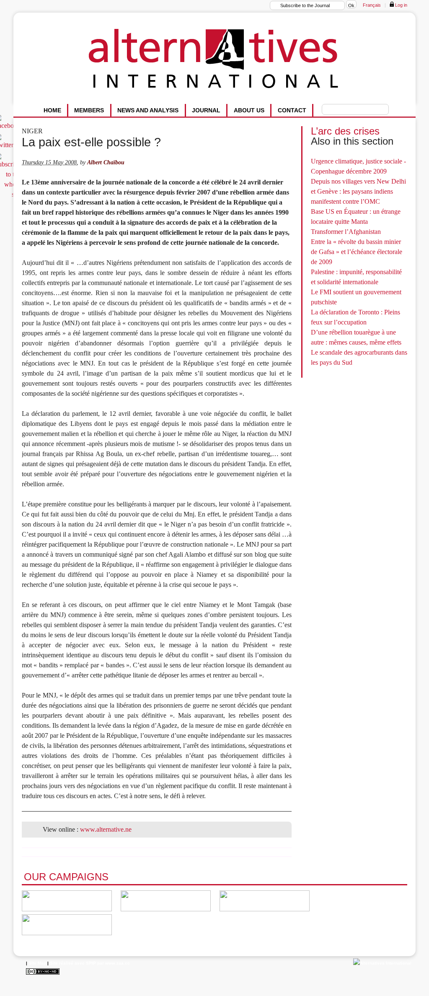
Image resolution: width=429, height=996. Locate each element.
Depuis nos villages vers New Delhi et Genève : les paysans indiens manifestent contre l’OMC (358, 191)
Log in (400, 5)
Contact (292, 110)
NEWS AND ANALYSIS (147, 110)
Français (372, 5)
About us (249, 110)
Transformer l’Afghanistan (346, 231)
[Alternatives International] (382, 963)
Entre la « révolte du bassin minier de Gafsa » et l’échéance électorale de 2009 (356, 251)
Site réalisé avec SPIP (73, 963)
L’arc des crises (345, 131)
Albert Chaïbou (105, 162)
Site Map (37, 963)
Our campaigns (66, 876)
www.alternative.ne (106, 829)
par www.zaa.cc (113, 963)
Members (89, 110)
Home (52, 110)
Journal (206, 110)
